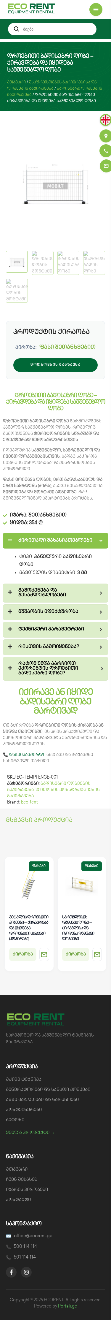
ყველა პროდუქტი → (30, 1133)
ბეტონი (15, 1120)
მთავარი (16, 82)
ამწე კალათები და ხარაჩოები (42, 1100)
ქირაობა (23, 954)
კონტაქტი (18, 1200)
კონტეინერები (24, 1110)
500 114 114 (25, 1247)
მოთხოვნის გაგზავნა (55, 365)
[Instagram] (26, 1272)
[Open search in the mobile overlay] (52, 29)
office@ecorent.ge (33, 1236)
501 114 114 (25, 1257)
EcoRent (29, 802)
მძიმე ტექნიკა (23, 1079)
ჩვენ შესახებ (21, 1180)
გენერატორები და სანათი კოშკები (48, 1090)
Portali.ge (67, 1306)
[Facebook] (11, 1272)
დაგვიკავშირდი (27, 755)
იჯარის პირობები (27, 1190)
